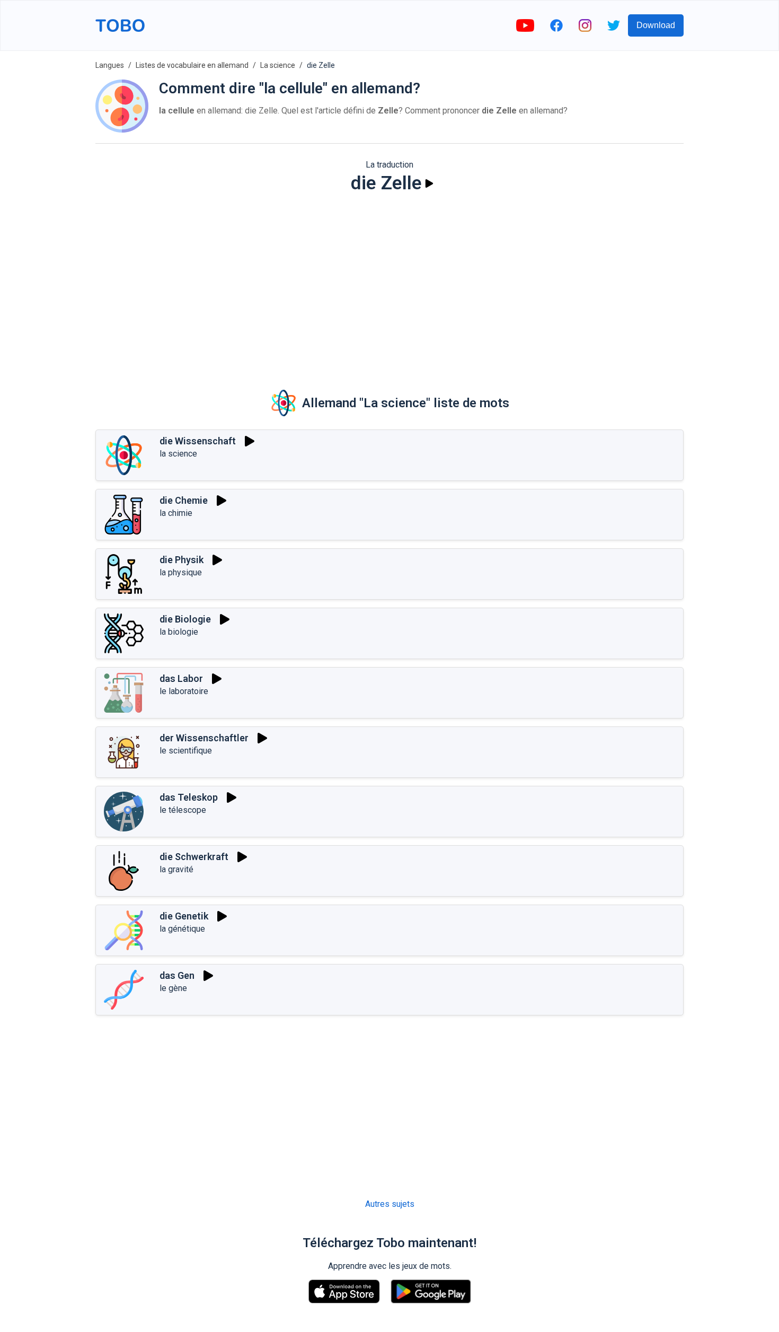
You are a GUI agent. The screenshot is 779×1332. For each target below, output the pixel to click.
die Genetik (184, 916)
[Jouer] (429, 183)
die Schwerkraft (194, 856)
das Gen (177, 975)
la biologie (179, 632)
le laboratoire (184, 691)
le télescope (183, 810)
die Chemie (184, 500)
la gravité (176, 869)
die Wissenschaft (198, 440)
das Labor (181, 678)
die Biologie (185, 619)
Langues (109, 65)
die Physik (181, 559)
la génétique (182, 929)
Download (655, 25)
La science (277, 65)
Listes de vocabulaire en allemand (192, 65)
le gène (173, 988)
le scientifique (186, 751)
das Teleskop (189, 797)
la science (178, 454)
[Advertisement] (389, 284)
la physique (181, 572)
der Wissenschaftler (204, 737)
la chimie (176, 513)
